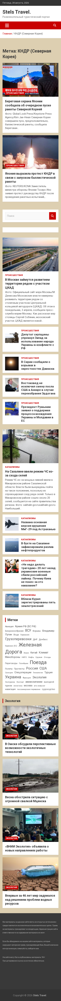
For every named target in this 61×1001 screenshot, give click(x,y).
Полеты (9, 669)
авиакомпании (33, 681)
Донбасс (43, 639)
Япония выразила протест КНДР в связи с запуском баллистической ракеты (30, 177)
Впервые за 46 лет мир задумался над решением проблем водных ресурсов (30, 899)
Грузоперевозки (18, 639)
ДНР (35, 639)
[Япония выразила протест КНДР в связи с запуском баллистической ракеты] (30, 152)
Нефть (31, 657)
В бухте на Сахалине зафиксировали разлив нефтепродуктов (37, 547)
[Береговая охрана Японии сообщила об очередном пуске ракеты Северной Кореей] (30, 80)
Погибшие (23, 663)
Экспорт (20, 682)
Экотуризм (10, 682)
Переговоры (11, 663)
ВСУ (28, 630)
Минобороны (12, 657)
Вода (16, 635)
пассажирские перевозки (28, 689)
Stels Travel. (17, 12)
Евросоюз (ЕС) (11, 646)
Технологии (38, 673)
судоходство (48, 689)
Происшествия (15, 93)
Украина (13, 677)
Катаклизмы (12, 467)
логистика (18, 686)
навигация (10, 689)
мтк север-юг (39, 686)
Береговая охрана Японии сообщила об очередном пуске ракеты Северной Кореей (28, 105)
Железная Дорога (23, 648)
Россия (32, 668)
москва (28, 685)
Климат (43, 652)
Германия (24, 635)
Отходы (47, 657)
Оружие (38, 657)
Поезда (38, 662)
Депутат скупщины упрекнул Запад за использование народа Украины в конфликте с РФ (37, 341)
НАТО (24, 657)
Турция (48, 672)
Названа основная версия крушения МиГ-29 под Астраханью (38, 525)
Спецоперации (22, 672)
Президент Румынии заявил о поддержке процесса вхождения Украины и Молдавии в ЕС (37, 414)
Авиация (9, 626)
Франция (27, 677)
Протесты (19, 668)
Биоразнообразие (14, 631)
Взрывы (37, 631)
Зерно (26, 653)
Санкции (9, 673)
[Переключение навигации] (7, 25)
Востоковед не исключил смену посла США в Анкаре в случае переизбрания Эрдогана (38, 388)
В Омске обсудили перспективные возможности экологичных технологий (30, 748)
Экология (39, 677)
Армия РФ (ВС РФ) (25, 626)
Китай (33, 652)
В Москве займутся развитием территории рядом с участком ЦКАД (27, 283)
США (43, 668)
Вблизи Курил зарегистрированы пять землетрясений (38, 602)
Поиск (52, 216)
